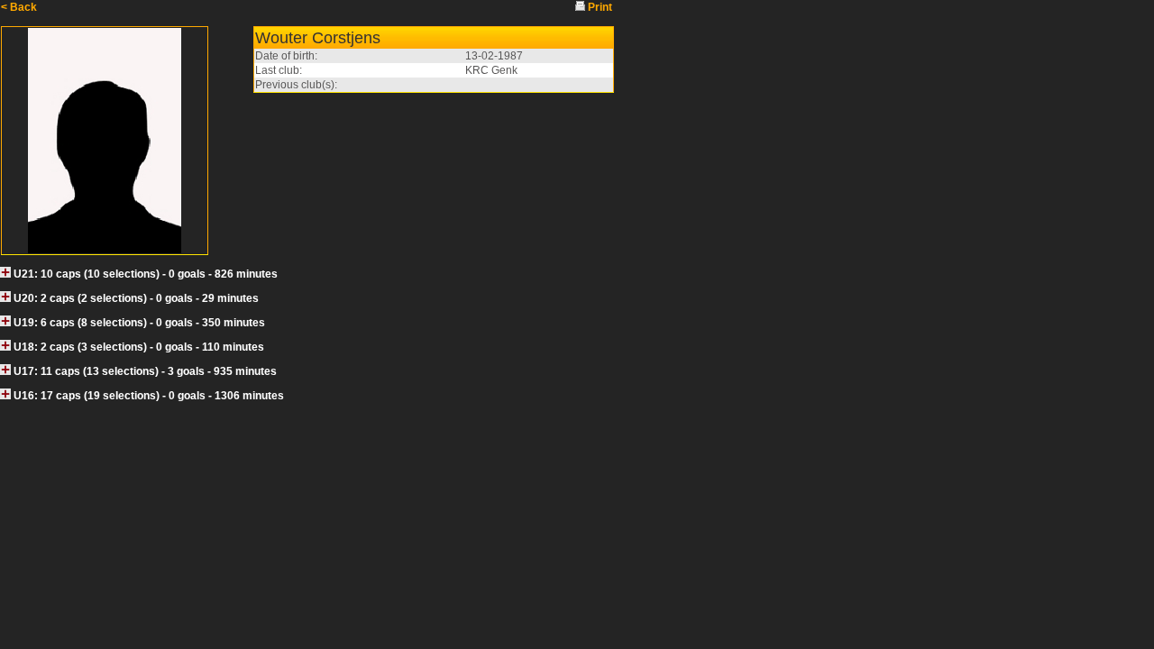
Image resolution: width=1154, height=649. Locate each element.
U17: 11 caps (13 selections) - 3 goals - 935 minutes (145, 371)
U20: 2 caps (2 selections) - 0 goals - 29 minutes (136, 298)
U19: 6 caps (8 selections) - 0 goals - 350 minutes (139, 322)
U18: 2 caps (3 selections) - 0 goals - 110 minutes (139, 347)
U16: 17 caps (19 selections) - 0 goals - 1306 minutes (149, 395)
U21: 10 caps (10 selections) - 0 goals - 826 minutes (146, 274)
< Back (19, 7)
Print (600, 7)
